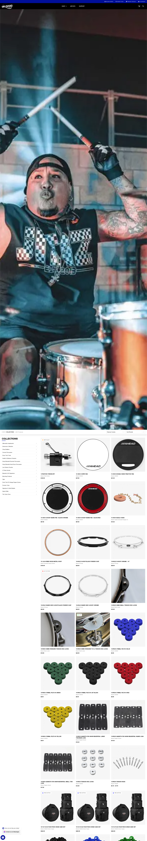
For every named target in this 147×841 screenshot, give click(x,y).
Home (3, 432)
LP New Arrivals (6, 470)
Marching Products (7, 476)
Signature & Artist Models (8, 488)
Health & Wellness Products (9, 458)
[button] (139, 6)
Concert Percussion (7, 452)
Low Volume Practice (7, 467)
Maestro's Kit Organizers (8, 473)
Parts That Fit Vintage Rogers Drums (11, 482)
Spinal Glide (5, 491)
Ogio (3, 479)
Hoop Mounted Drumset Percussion (11, 461)
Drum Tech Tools (6, 455)
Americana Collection (7, 446)
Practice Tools (5, 485)
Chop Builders (5, 449)
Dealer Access (109, 1)
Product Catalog (131, 1)
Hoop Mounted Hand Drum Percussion (12, 464)
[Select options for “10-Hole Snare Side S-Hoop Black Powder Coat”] (57, 600)
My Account (142, 1)
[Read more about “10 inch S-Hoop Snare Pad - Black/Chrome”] (57, 512)
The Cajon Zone (6, 494)
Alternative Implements (8, 443)
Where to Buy (120, 1)
